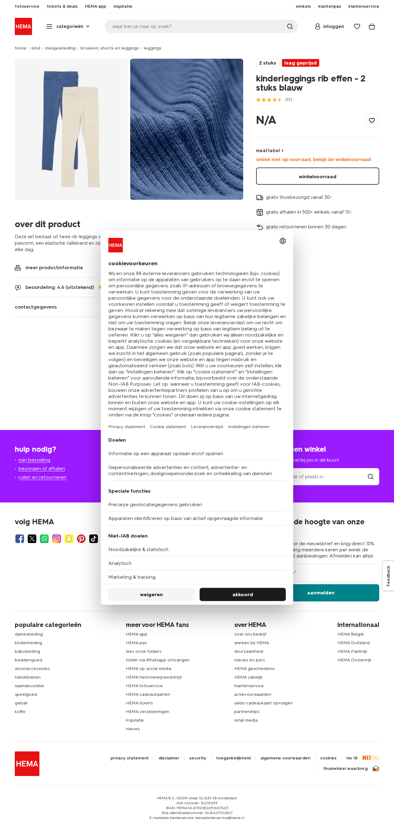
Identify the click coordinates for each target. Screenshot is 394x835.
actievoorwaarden (252, 694)
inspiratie (135, 720)
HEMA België (350, 634)
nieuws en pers (249, 660)
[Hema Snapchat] (69, 538)
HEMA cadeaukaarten (148, 694)
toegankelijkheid (233, 758)
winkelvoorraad (317, 176)
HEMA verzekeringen (147, 711)
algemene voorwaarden (285, 758)
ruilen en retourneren (42, 477)
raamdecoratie (29, 685)
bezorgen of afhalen (41, 468)
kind (35, 48)
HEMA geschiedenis (254, 668)
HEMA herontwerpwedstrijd (154, 677)
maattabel (268, 150)
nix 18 (352, 758)
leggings (152, 48)
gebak (21, 703)
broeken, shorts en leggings (109, 48)
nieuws (133, 728)
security (197, 758)
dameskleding (29, 634)
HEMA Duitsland (353, 642)
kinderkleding (28, 642)
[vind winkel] (370, 476)
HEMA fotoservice (144, 685)
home (20, 48)
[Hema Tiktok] (93, 538)
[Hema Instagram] (56, 538)
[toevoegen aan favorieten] (371, 120)
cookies (328, 758)
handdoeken (28, 677)
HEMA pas (136, 642)
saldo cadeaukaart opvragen (263, 703)
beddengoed (28, 660)
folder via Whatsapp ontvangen (158, 660)
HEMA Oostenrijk (354, 660)
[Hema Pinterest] (81, 538)
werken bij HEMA (251, 642)
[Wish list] (357, 26)
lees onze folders (143, 651)
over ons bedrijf (250, 634)
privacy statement (130, 758)
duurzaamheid (248, 651)
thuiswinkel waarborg (345, 768)
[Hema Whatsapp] (44, 538)
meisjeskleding (60, 48)
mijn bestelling (34, 460)
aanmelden (321, 593)
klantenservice (249, 685)
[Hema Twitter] (32, 538)
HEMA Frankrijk (352, 651)
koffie (20, 711)
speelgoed (26, 694)
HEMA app (136, 634)
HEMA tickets (139, 703)
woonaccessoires (32, 668)
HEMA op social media (148, 668)
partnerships (246, 711)
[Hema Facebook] (19, 538)
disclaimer (169, 758)
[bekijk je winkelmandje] (371, 26)
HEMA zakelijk (248, 677)
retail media (246, 720)
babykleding (27, 651)
